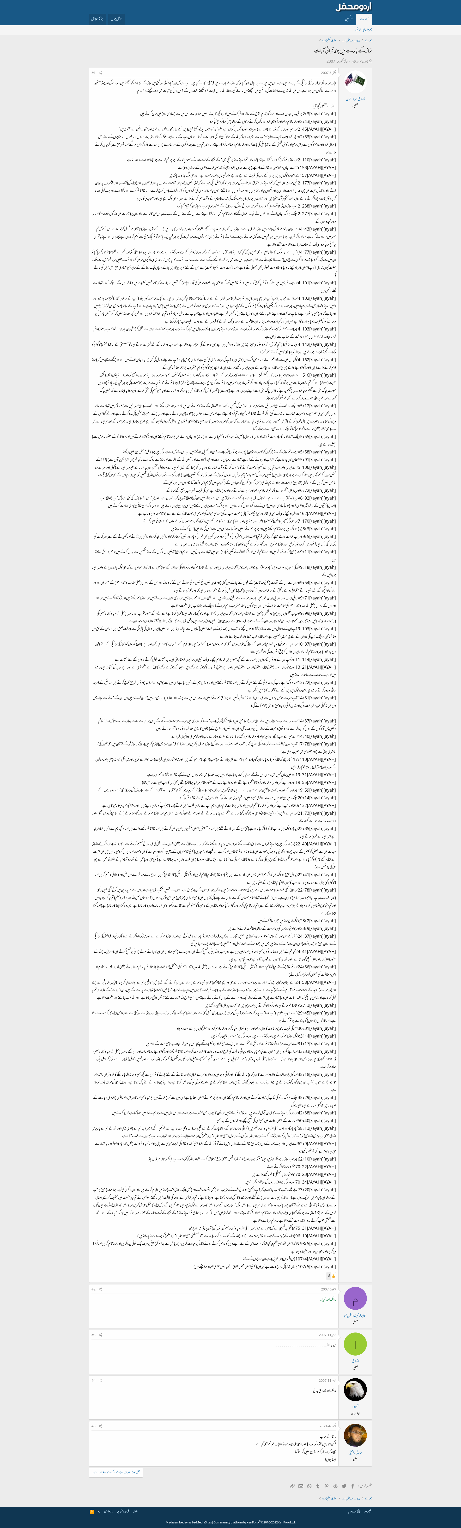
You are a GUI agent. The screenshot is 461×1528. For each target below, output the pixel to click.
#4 (93, 1381)
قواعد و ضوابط (123, 1512)
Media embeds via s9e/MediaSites (189, 1522)
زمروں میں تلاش (363, 30)
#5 (93, 1427)
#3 (93, 1335)
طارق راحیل (355, 1452)
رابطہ (135, 1512)
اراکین (348, 19)
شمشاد (355, 1407)
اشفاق (355, 1361)
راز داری (108, 1512)
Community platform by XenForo (254, 1522)
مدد (99, 1512)
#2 (93, 1290)
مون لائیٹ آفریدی (355, 1316)
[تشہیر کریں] (100, 73)
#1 (93, 73)
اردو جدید (352, 1512)
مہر (365, 1512)
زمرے (364, 19)
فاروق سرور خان (360, 62)
